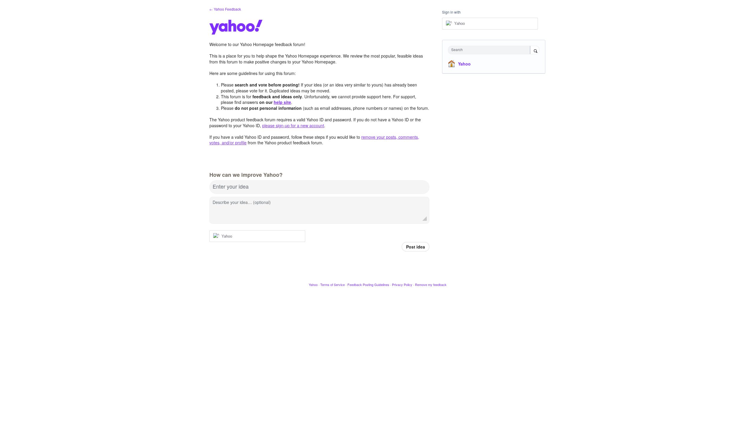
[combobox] (490, 50)
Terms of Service (332, 284)
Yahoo (464, 64)
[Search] (534, 50)
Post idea (415, 247)
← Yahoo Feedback (225, 9)
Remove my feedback (431, 284)
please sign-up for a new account (293, 125)
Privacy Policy (402, 284)
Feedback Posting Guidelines (368, 284)
